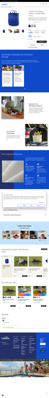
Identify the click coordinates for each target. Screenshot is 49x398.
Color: (31, 24)
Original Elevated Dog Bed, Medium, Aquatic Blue (19, 269)
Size (29, 29)
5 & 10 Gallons (37, 32)
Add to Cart (42, 41)
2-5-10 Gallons (43, 30)
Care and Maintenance (10, 210)
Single (30, 36)
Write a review (38, 22)
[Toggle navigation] (46, 4)
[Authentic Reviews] (4, 320)
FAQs (22, 343)
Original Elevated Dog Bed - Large (8, 300)
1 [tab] (19, 308)
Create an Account (16, 340)
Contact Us (23, 338)
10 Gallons (43, 32)
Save (43, 44)
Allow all (38, 205)
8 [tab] (29, 308)
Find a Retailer (15, 338)
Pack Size (30, 35)
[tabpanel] (7, 76)
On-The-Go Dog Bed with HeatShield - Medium (38, 300)
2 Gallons (30, 30)
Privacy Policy (31, 350)
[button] (4, 325)
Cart (14, 343)
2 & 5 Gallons (36, 30)
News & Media (31, 340)
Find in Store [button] (33, 44)
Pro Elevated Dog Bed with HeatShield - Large (23, 300)
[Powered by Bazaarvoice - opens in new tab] (43, 240)
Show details (41, 202)
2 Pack (34, 36)
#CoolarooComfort (16, 345)
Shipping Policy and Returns (33, 47)
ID (30, 39)
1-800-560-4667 (4, 342)
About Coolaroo (31, 338)
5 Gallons (30, 32)
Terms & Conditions (32, 349)
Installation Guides (24, 344)
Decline (24, 205)
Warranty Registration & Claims (23, 347)
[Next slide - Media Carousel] (48, 236)
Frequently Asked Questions (12, 215)
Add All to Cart (44, 249)
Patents (30, 352)
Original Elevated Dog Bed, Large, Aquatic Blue (34, 269)
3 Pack (39, 36)
